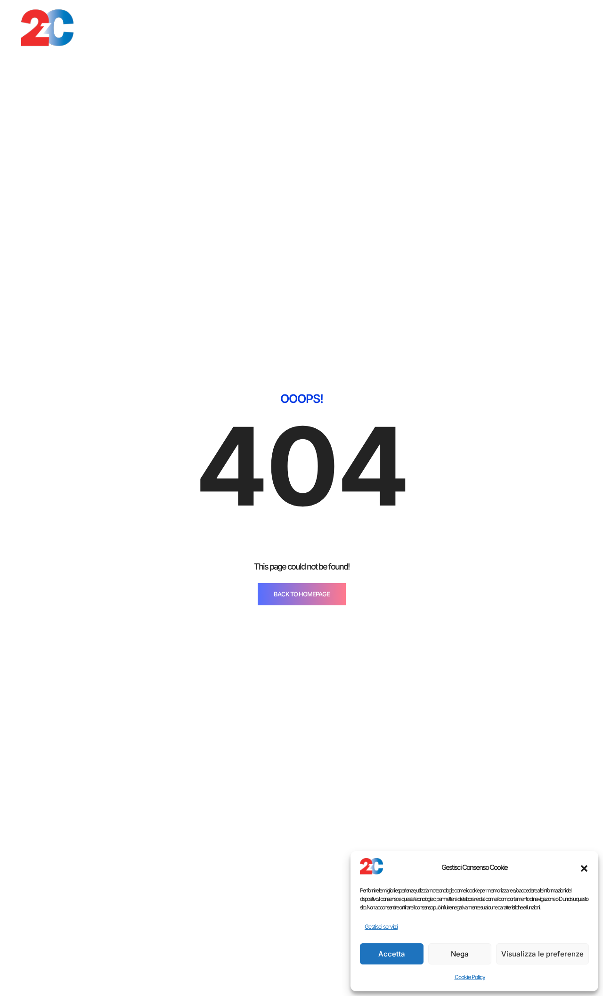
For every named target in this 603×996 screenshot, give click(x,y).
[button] (584, 867)
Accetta (391, 953)
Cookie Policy (470, 976)
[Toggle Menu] (562, 30)
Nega (460, 953)
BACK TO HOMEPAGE (302, 594)
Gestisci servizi (381, 926)
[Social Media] (516, 31)
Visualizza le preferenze (542, 953)
